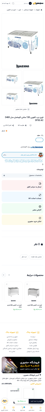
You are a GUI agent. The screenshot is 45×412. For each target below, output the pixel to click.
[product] (34, 292)
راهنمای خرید (33, 342)
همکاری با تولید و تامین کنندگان (12, 348)
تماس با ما (12, 351)
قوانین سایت (33, 345)
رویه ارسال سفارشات (33, 348)
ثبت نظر (24, 257)
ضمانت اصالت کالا (12, 342)
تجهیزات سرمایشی (28, 10)
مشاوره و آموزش (12, 340)
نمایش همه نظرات (36, 257)
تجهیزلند (38, 10)
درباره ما (33, 337)
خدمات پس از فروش (33, 351)
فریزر (20, 10)
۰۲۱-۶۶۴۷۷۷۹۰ (7, 383)
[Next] (4, 275)
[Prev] (9, 275)
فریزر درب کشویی (11, 10)
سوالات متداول (33, 340)
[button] (8, 125)
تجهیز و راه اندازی (12, 337)
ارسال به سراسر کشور (12, 345)
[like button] (27, 284)
